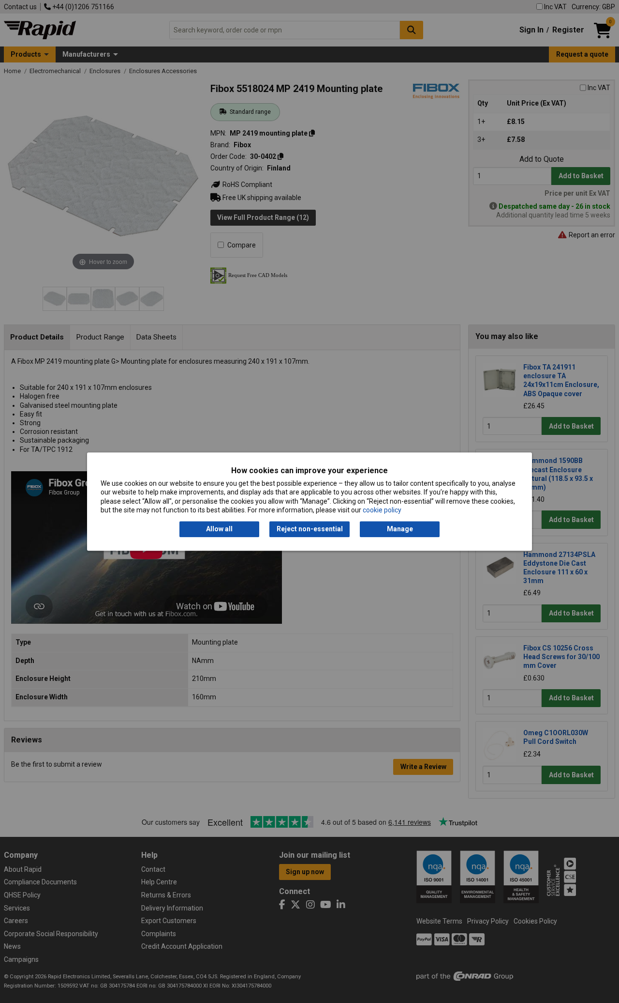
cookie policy (382, 510)
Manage (400, 529)
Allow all (219, 529)
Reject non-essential (310, 529)
